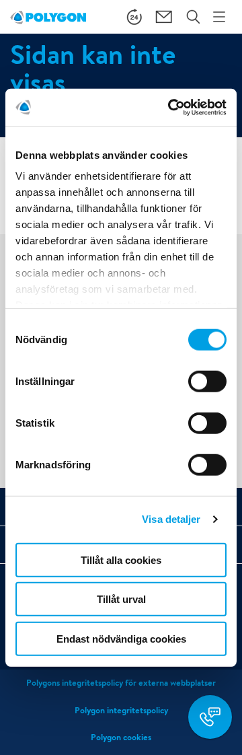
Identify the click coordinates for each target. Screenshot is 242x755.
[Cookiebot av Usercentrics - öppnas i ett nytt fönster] (171, 107)
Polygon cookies (121, 737)
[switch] (207, 390)
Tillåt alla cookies (121, 559)
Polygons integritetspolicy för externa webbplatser (121, 682)
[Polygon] (48, 17)
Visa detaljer (171, 519)
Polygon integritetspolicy (121, 710)
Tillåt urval (121, 599)
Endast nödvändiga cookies (121, 638)
